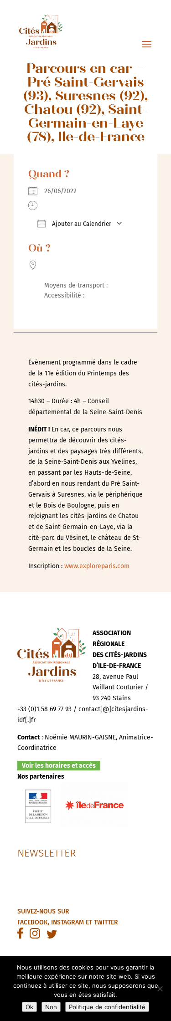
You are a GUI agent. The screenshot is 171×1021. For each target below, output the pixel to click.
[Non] (159, 988)
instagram (67, 922)
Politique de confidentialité (107, 1007)
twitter (106, 922)
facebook (32, 922)
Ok (29, 1007)
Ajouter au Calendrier (80, 224)
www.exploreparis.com (97, 566)
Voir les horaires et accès (59, 766)
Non (51, 1007)
